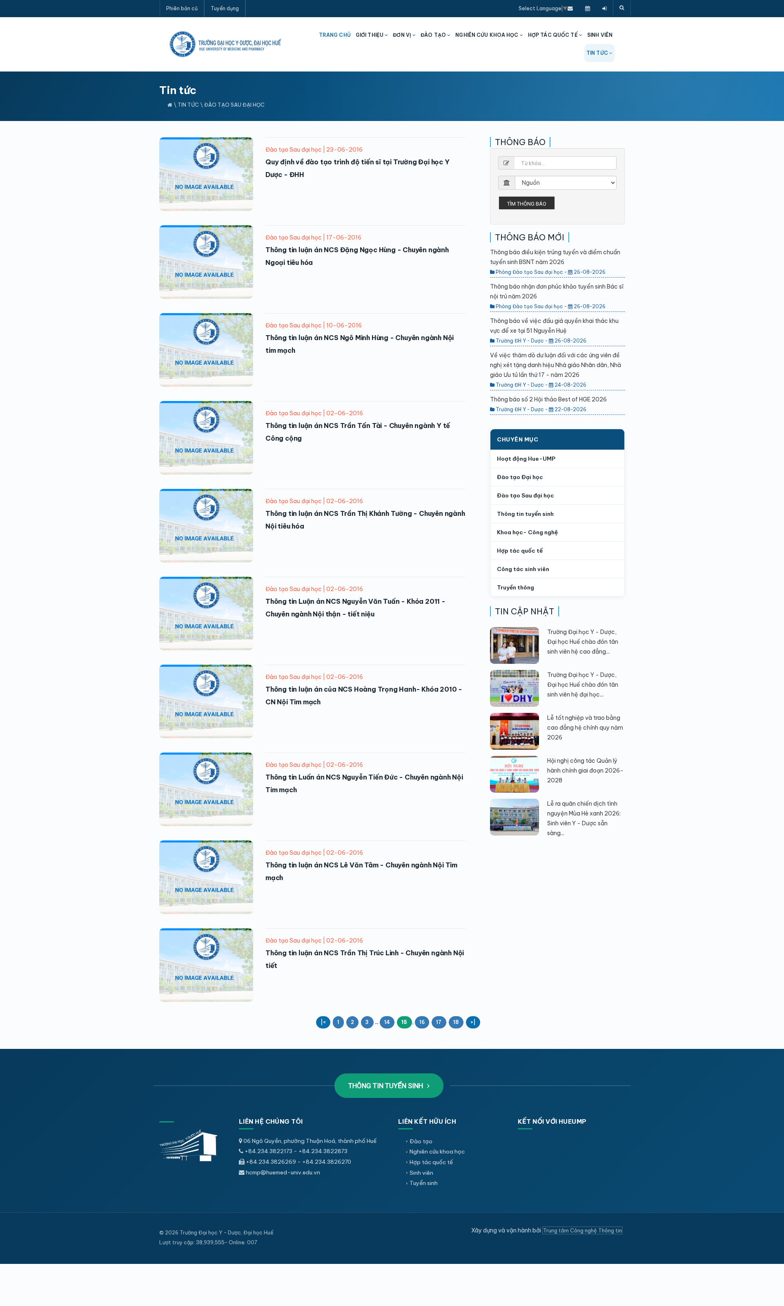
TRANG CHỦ (335, 35)
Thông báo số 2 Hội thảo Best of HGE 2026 (548, 399)
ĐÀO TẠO (434, 35)
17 (438, 1022)
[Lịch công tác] (587, 8)
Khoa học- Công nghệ (527, 532)
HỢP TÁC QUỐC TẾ (553, 35)
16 (422, 1022)
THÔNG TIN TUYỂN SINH (386, 1086)
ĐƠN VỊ (402, 35)
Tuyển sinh (424, 1183)
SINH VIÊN (599, 35)
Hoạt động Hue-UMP (526, 458)
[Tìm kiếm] (622, 8)
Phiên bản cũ (182, 8)
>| (472, 1022)
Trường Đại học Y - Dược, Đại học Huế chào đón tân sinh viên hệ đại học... (582, 684)
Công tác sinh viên (523, 569)
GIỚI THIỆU (370, 35)
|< (323, 1022)
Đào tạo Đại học (520, 477)
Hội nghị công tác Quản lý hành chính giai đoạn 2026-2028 (585, 770)
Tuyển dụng (225, 8)
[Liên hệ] (570, 8)
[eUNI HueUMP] (604, 8)
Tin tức (188, 104)
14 (387, 1022)
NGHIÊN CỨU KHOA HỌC (487, 35)
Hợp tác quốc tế (520, 550)
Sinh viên (421, 1172)
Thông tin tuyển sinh (525, 513)
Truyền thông (515, 587)
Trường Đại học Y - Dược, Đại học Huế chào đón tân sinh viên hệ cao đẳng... (582, 641)
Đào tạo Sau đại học (234, 104)
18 (456, 1022)
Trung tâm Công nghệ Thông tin (582, 1230)
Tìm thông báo (526, 204)
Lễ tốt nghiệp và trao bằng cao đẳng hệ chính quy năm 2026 (585, 727)
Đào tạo (421, 1141)
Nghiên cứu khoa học (437, 1151)
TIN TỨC (597, 53)
